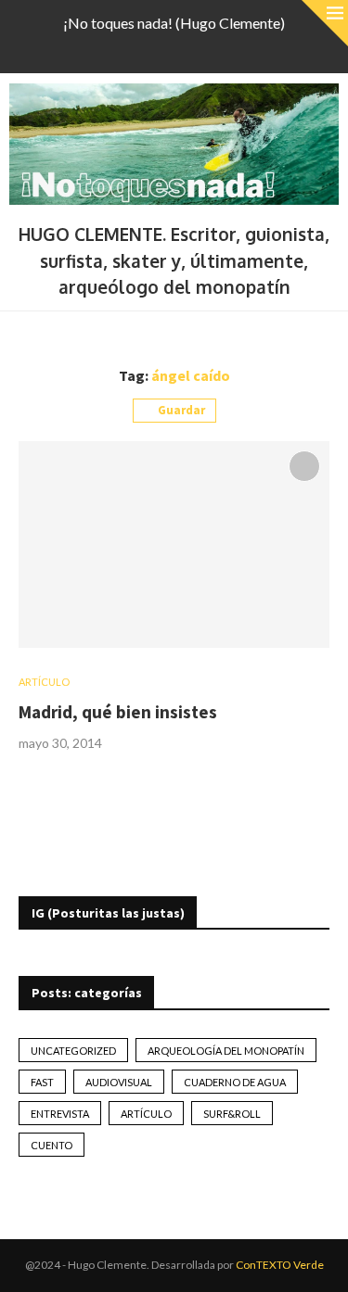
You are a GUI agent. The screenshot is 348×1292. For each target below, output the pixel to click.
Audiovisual (118, 1082)
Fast (42, 1082)
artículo (146, 1114)
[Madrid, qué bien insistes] (174, 544)
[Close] (325, 23)
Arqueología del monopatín (226, 1051)
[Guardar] (304, 466)
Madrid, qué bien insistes (118, 712)
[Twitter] (138, 48)
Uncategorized (73, 1051)
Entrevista (60, 1114)
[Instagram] (162, 48)
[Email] (186, 48)
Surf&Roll (232, 1114)
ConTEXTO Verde (280, 1265)
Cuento (51, 1145)
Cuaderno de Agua (235, 1082)
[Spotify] (210, 48)
